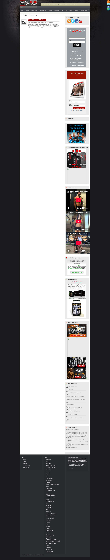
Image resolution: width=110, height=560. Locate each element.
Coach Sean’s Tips (42, 10)
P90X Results (50, 518)
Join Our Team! (34, 10)
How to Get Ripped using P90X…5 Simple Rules (75, 418)
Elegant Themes (40, 555)
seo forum (71, 468)
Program (48, 522)
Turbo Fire (48, 547)
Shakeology (50, 535)
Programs (50, 10)
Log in (24, 461)
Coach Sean (34, 22)
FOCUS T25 (46, 22)
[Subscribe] (108, 1)
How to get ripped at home (52, 484)
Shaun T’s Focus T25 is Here (36, 20)
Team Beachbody (53, 541)
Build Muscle (51, 466)
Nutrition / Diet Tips (84, 10)
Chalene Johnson (50, 467)
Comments (26, 465)
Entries (25, 463)
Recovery (48, 526)
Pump (47, 524)
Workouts (43, 4)
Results (70, 10)
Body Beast (48, 463)
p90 (46, 503)
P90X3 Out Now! (75, 429)
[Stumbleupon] (108, 9)
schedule (47, 532)
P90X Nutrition (51, 514)
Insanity (49, 489)
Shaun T (48, 537)
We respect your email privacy (76, 110)
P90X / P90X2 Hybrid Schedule (73, 411)
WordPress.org (26, 467)
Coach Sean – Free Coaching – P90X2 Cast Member (75, 400)
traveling (47, 545)
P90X (48, 505)
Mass (47, 493)
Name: (70, 36)
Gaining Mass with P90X (71, 386)
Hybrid (47, 486)
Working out (49, 549)
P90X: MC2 (48, 511)
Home (22, 10)
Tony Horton (51, 543)
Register (24, 459)
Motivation (49, 4)
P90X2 (49, 508)
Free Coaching (49, 478)
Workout (49, 552)
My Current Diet (70, 389)
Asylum (48, 461)
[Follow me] (108, 4)
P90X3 (47, 509)
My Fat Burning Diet (71, 404)
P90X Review (49, 520)
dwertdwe (68, 429)
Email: (70, 40)
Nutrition (54, 4)
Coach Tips (48, 471)
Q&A (66, 10)
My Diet (75, 4)
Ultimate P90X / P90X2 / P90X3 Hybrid (79, 432)
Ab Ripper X (48, 459)
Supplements (59, 4)
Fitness (47, 476)
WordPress (28, 555)
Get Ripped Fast (49, 480)
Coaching (70, 4)
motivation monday (50, 497)
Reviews (65, 4)
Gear (62, 10)
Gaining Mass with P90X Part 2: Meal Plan (75, 396)
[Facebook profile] (108, 7)
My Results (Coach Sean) (72, 414)
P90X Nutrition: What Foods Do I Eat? (74, 407)
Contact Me (76, 10)
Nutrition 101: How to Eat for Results (74, 392)
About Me (27, 10)
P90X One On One (50, 516)
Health (48, 482)
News (47, 499)
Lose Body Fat (50, 491)
